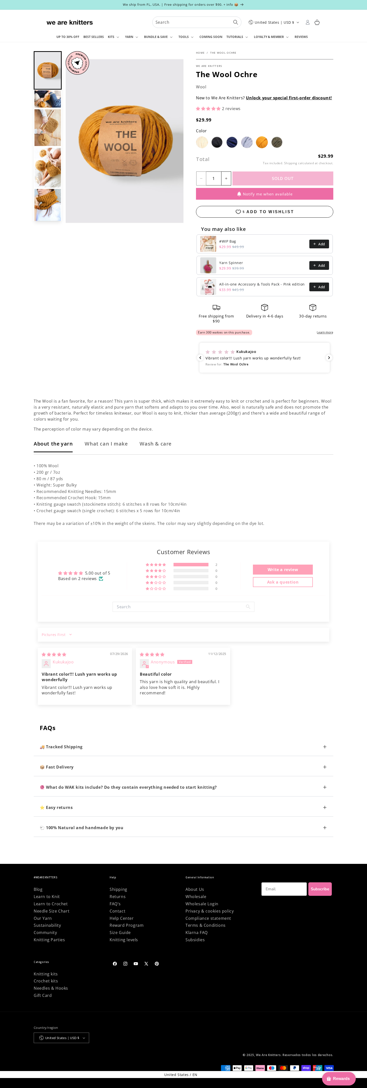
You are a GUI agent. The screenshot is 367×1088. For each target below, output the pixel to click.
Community (45, 932)
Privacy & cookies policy (209, 911)
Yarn (129, 37)
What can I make (106, 443)
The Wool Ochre (223, 52)
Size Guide (120, 932)
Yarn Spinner (231, 262)
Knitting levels (124, 939)
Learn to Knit (47, 896)
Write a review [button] (283, 569)
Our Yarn (43, 918)
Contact (117, 911)
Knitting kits (46, 974)
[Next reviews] (329, 357)
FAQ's (115, 904)
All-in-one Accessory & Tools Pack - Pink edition (262, 284)
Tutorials (234, 37)
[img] (54, 654)
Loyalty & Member (269, 37)
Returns (118, 896)
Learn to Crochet (51, 904)
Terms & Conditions (205, 925)
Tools (184, 37)
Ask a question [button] (283, 582)
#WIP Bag (227, 241)
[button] (114, 37)
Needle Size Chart (51, 911)
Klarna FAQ (196, 932)
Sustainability (47, 925)
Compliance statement (208, 918)
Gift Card (43, 995)
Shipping (290, 163)
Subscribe (320, 889)
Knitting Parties (49, 939)
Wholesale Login (201, 904)
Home (200, 52)
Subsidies (195, 939)
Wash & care (156, 443)
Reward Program (127, 925)
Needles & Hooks (51, 988)
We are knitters (209, 66)
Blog (38, 889)
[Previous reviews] (200, 357)
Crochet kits (46, 981)
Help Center (122, 918)
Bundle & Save (156, 37)
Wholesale (195, 896)
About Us (194, 889)
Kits (111, 37)
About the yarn (53, 443)
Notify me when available (268, 193)
